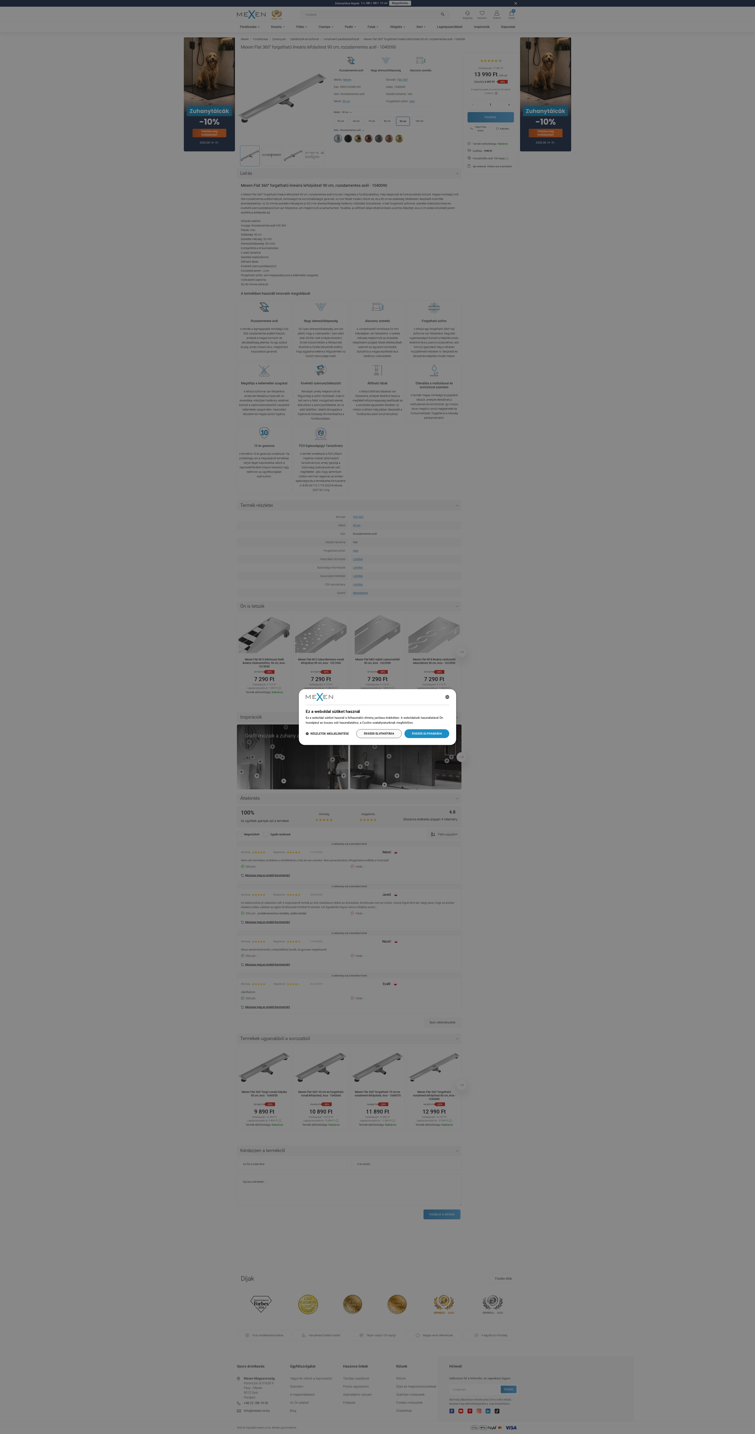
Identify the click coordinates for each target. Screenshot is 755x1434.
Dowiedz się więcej (426, 722)
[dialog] (377, 717)
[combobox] (447, 697)
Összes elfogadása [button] (427, 733)
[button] (327, 733)
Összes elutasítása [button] (379, 733)
